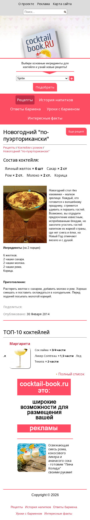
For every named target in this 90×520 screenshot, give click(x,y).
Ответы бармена (25, 108)
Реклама (43, 4)
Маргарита (13, 344)
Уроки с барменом (63, 108)
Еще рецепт (76, 131)
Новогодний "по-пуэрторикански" (26, 151)
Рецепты (25, 99)
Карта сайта (62, 4)
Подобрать (45, 87)
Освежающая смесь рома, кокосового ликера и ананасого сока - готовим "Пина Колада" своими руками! (60, 458)
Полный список (71, 374)
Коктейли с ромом (30, 147)
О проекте (26, 4)
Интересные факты (45, 118)
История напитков (56, 99)
